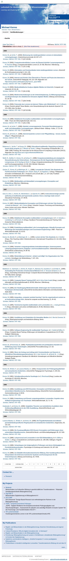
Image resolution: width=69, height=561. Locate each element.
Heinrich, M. (44, 354)
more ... (64, 518)
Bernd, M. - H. (54, 354)
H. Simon (24, 205)
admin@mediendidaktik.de (58, 559)
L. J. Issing (55, 305)
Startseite (4, 29)
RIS (65, 44)
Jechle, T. (14, 55)
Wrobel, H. (13, 369)
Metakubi (8, 487)
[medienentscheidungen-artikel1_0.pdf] (22, 101)
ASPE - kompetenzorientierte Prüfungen (18, 503)
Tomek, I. (33, 148)
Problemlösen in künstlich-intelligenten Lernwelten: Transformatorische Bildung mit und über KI (36, 543)
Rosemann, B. (15, 345)
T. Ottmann (25, 148)
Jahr (11, 44)
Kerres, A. (14, 134)
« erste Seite (8, 464)
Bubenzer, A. (7, 146)
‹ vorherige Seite (19, 464)
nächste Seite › (18, 467)
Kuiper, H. (31, 269)
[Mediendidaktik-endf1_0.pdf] (22, 74)
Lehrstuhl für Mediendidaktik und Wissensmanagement (26, 8)
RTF (61, 44)
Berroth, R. (13, 237)
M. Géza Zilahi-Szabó (45, 280)
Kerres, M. (6, 55)
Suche (8, 38)
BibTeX (57, 44)
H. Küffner (58, 437)
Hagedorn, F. (46, 171)
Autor (4, 44)
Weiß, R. (5, 158)
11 (63, 464)
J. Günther (61, 237)
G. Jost (37, 354)
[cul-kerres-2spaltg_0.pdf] (22, 66)
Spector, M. (36, 194)
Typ (7, 44)
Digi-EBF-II (9, 493)
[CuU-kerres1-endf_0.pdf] (22, 91)
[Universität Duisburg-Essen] (58, 18)
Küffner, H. (61, 330)
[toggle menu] (67, 1)
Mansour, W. (39, 269)
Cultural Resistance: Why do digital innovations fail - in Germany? (26, 531)
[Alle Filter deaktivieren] (31, 46)
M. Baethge (20, 162)
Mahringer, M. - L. (24, 169)
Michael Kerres (16, 29)
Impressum (6, 556)
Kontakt (38, 556)
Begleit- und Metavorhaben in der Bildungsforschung (22, 533)
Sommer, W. (61, 317)
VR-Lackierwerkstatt (12, 512)
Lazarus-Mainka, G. (25, 369)
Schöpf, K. (57, 269)
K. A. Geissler (59, 218)
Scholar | (6, 59)
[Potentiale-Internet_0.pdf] (22, 110)
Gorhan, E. (28, 158)
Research (9, 476)
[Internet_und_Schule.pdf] (22, 83)
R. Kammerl (8, 64)
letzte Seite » (50, 467)
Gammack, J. (16, 269)
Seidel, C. (8, 440)
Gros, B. (5, 194)
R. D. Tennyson (47, 271)
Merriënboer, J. (26, 194)
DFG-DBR (9, 497)
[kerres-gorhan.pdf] (22, 166)
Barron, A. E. (57, 271)
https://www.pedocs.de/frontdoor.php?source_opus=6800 (23, 81)
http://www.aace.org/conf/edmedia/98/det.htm (29, 152)
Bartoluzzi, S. (7, 269)
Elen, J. (11, 194)
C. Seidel (53, 330)
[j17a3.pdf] (22, 130)
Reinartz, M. (20, 220)
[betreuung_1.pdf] (22, 59)
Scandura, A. (48, 269)
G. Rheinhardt (44, 376)
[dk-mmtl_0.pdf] (22, 123)
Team (9, 29)
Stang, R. (37, 171)
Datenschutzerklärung (23, 556)
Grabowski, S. (7, 406)
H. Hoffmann (62, 104)
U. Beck (53, 317)
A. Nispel (30, 171)
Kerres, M (6, 62)
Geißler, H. (12, 158)
